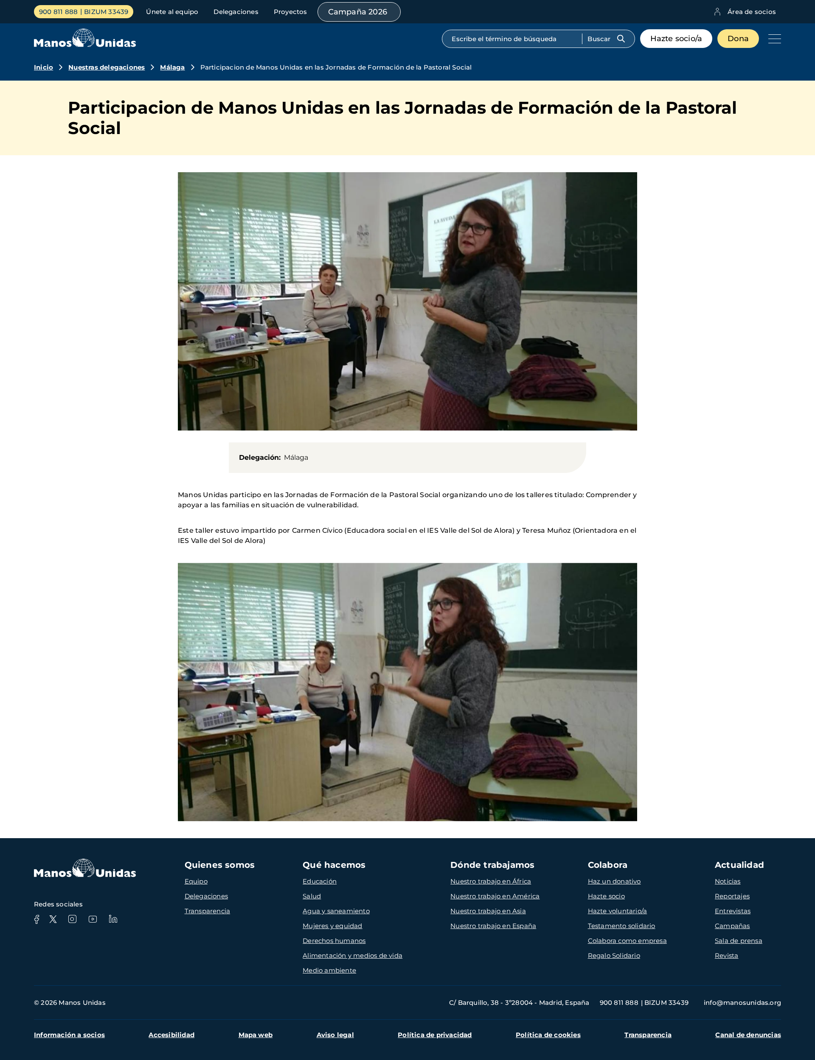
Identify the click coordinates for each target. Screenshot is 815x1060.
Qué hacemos (334, 865)
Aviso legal (335, 1035)
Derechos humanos (334, 941)
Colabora (608, 865)
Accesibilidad (171, 1035)
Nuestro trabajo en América (495, 896)
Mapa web (256, 1035)
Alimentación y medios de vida (352, 955)
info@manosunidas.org (742, 1002)
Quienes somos (220, 865)
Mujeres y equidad (332, 926)
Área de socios (752, 12)
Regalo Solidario (614, 955)
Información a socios (69, 1035)
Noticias (728, 881)
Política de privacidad (435, 1035)
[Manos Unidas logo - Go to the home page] (85, 45)
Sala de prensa (738, 941)
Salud (312, 896)
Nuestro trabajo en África (490, 881)
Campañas (732, 926)
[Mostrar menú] (772, 38)
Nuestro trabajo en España (493, 926)
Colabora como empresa (627, 941)
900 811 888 (58, 12)
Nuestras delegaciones (106, 67)
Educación (320, 881)
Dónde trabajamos (492, 865)
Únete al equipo (172, 12)
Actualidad (739, 865)
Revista (726, 955)
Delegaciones (236, 12)
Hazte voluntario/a (617, 911)
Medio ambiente (329, 970)
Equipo (196, 881)
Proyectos (290, 12)
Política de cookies (548, 1035)
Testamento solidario (621, 926)
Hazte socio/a (676, 38)
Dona (738, 38)
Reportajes (732, 896)
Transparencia (207, 911)
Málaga (172, 67)
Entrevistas (732, 911)
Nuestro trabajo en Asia (488, 911)
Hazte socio (606, 896)
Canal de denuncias (748, 1035)
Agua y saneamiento (336, 911)
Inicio (43, 67)
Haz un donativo (614, 881)
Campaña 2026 (357, 12)
